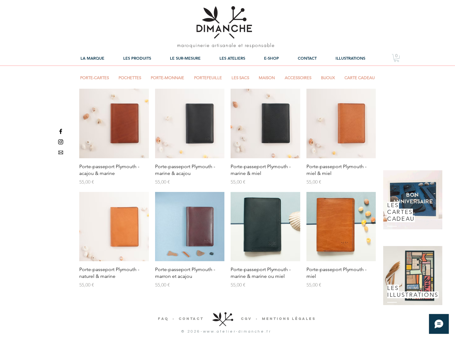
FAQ (163, 319)
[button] (396, 58)
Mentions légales (289, 319)
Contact (191, 319)
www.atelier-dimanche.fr (237, 331)
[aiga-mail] (60, 152)
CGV (246, 319)
